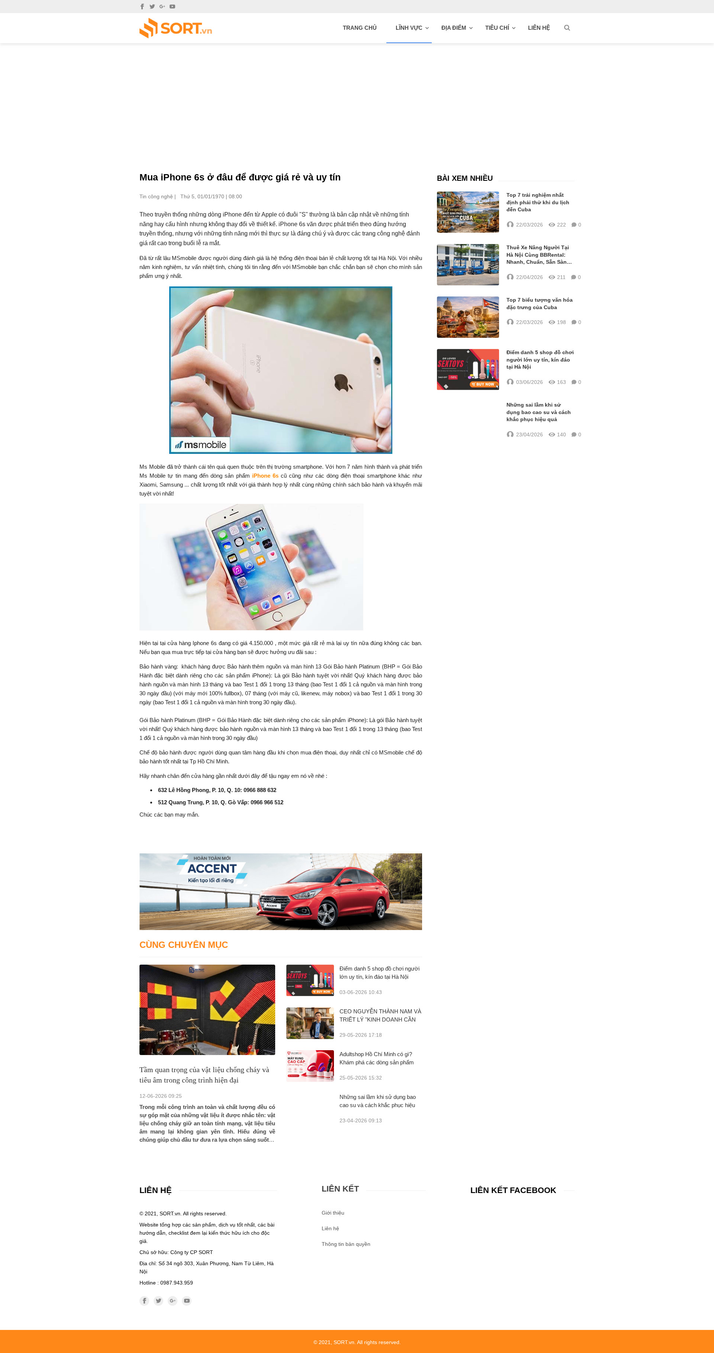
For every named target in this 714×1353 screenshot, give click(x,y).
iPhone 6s (265, 475)
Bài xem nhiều (465, 178)
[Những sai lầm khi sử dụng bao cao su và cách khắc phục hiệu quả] (468, 420)
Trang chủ (360, 28)
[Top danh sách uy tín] (175, 28)
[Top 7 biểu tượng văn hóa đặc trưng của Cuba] (468, 317)
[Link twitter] (152, 6)
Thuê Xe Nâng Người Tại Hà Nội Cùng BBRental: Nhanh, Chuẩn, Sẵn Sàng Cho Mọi (538, 255)
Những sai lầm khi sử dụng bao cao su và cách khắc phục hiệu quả (378, 1105)
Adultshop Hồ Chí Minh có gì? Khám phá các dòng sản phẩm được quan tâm (377, 1062)
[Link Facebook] (142, 6)
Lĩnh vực (409, 28)
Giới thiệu (333, 1213)
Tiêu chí (497, 28)
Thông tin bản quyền (346, 1244)
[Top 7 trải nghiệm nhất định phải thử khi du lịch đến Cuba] (468, 212)
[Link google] (162, 6)
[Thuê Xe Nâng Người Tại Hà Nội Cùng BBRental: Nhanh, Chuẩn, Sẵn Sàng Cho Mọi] (468, 264)
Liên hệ (539, 28)
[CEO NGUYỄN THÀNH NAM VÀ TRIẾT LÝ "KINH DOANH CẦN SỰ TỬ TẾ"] (310, 1023)
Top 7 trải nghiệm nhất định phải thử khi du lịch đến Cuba (537, 202)
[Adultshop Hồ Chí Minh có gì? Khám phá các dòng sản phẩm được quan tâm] (310, 1066)
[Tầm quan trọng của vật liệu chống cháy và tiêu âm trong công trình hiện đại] (207, 1010)
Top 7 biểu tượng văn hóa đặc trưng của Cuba (539, 303)
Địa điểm (453, 28)
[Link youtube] (172, 6)
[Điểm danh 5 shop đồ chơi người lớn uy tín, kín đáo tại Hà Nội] (310, 980)
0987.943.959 (176, 1283)
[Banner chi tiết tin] (280, 891)
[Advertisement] (357, 99)
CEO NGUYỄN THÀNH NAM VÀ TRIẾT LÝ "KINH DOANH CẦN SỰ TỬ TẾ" (380, 1019)
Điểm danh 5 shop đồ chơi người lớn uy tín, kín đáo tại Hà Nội (540, 359)
